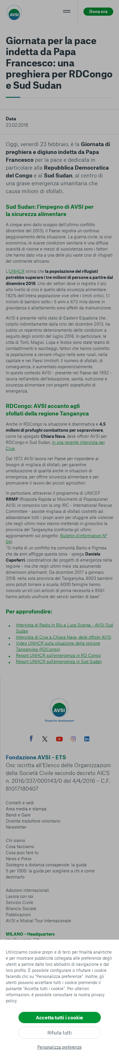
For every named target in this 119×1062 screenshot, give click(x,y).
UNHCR (17, 271)
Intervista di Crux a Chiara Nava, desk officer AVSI (63, 637)
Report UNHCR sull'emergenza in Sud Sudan (59, 661)
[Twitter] (44, 739)
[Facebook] (31, 739)
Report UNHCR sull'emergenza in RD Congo (58, 655)
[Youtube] (59, 739)
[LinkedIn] (86, 739)
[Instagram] (73, 739)
